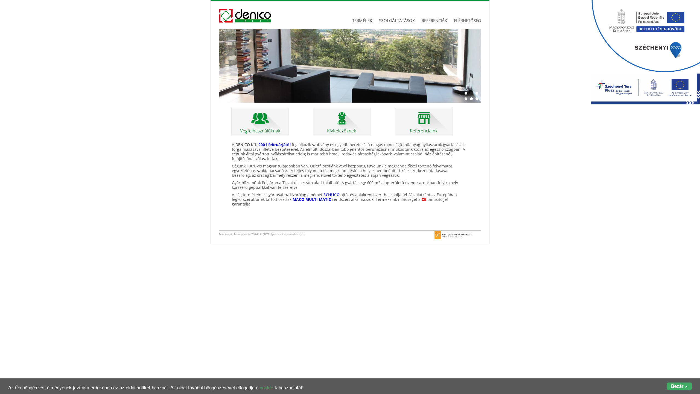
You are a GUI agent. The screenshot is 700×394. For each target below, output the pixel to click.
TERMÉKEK (362, 20)
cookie (266, 387)
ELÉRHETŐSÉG (467, 20)
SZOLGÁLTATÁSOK (397, 20)
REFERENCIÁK (434, 20)
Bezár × (679, 386)
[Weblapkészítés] (452, 234)
